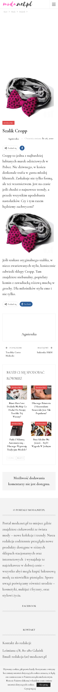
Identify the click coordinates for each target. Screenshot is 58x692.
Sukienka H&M (44, 352)
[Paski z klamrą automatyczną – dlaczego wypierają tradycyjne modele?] (17, 429)
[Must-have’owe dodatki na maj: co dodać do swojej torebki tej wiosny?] (17, 392)
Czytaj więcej (30, 689)
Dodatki (8, 123)
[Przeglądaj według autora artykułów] (29, 323)
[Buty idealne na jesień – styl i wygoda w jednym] (41, 429)
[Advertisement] (29, 44)
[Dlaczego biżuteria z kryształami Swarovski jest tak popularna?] (41, 392)
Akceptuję (43, 684)
